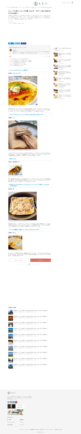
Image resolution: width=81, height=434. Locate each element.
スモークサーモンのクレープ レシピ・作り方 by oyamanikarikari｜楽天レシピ (25, 114)
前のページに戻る (18, 260)
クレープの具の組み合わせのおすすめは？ (18, 62)
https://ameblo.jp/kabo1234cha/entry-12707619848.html (20, 150)
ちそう (8, 7)
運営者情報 (32, 429)
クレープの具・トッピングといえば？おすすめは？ (20, 58)
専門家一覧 (57, 429)
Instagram (14, 50)
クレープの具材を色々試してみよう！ (17, 65)
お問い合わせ (42, 429)
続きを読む (40, 260)
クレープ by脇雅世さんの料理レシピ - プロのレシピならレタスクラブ (23, 229)
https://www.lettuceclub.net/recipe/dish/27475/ (18, 221)
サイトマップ (21, 429)
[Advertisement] (29, 33)
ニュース (22, 422)
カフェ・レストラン (11, 422)
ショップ (22, 424)
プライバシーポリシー (50, 429)
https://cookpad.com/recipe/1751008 (16, 176)
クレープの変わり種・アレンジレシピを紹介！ (19, 64)
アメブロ (14, 49)
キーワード (27, 429)
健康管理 (22, 419)
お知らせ (37, 429)
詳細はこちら (12, 158)
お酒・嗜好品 (10, 424)
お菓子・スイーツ (18, 7)
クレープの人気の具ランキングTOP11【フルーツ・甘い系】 (21, 60)
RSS (61, 429)
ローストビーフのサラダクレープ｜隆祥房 (18, 70)
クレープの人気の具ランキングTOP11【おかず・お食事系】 (21, 61)
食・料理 (12, 7)
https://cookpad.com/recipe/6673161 (16, 250)
